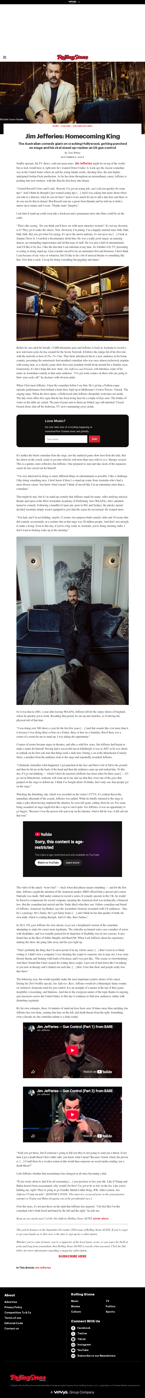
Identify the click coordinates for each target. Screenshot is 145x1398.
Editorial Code (13, 1323)
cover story (100, 1218)
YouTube (83, 1350)
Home (56, 126)
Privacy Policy (13, 1307)
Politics (110, 1306)
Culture (65, 126)
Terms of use (12, 1318)
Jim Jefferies (83, 163)
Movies (75, 1306)
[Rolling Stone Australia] (72, 58)
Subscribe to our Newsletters (96, 1356)
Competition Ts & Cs (17, 1312)
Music (75, 1301)
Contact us (11, 1328)
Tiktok (81, 1339)
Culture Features (82, 126)
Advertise (10, 1302)
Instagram (84, 1344)
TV (107, 1301)
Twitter (82, 1333)
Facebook (83, 1328)
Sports (110, 1311)
